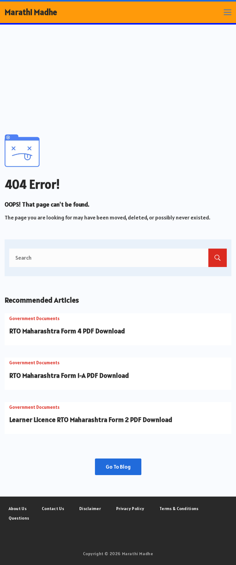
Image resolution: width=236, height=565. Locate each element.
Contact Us (53, 508)
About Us (17, 508)
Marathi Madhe (31, 12)
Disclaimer (90, 508)
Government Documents (34, 318)
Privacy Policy (130, 508)
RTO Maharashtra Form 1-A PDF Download (69, 375)
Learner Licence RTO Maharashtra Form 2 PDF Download (90, 419)
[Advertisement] (118, 83)
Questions (19, 518)
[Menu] (227, 12)
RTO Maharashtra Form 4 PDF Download (67, 331)
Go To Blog (118, 466)
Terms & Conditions (178, 508)
